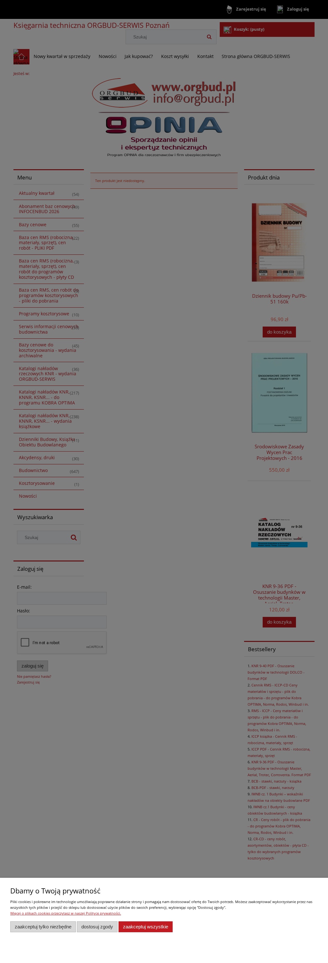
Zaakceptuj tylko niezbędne (43, 926)
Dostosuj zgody (97, 926)
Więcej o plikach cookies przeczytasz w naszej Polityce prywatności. (65, 913)
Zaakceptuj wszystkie (145, 926)
